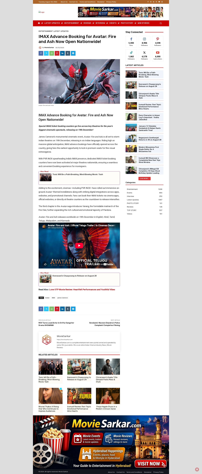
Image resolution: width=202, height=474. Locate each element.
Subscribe (157, 51)
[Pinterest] (57, 53)
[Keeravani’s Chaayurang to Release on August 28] (79, 367)
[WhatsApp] (51, 53)
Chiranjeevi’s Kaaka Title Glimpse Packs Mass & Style (106, 379)
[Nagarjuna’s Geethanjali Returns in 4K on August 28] (131, 138)
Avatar (47, 298)
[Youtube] (159, 1)
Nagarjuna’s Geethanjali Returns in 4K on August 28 (150, 139)
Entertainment (46, 31)
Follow (144, 38)
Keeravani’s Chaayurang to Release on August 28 (75, 276)
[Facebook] (148, 1)
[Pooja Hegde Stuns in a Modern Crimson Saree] (108, 396)
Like (131, 38)
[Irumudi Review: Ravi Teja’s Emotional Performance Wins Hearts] (79, 396)
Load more (144, 179)
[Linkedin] (153, 1)
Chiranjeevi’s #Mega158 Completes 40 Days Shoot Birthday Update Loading (149, 171)
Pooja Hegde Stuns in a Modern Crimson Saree (106, 407)
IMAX (53, 298)
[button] (160, 23)
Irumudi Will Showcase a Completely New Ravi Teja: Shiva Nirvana (150, 160)
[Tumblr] (67, 53)
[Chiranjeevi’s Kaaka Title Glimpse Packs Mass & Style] (108, 367)
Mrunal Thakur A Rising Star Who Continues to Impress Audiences (49, 408)
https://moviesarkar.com (64, 339)
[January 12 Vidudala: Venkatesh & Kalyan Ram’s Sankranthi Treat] (131, 127)
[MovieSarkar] (40, 47)
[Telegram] (73, 53)
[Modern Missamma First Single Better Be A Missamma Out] (131, 148)
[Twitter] (156, 1)
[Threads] (162, 1)
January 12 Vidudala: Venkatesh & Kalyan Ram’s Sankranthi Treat (150, 128)
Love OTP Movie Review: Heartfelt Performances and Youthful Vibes (82, 289)
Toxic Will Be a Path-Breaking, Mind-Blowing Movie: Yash (78, 174)
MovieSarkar (49, 47)
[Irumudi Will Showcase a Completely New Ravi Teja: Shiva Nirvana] (131, 159)
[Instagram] (150, 1)
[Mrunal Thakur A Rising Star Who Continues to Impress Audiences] (51, 396)
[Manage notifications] (197, 469)
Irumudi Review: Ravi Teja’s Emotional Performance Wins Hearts (79, 408)
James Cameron (62, 298)
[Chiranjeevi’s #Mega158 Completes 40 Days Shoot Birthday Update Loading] (131, 170)
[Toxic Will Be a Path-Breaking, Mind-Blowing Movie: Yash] (51, 367)
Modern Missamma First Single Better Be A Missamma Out (149, 149)
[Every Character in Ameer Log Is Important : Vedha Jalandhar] (131, 116)
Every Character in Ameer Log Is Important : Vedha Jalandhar (149, 117)
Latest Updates (61, 31)
